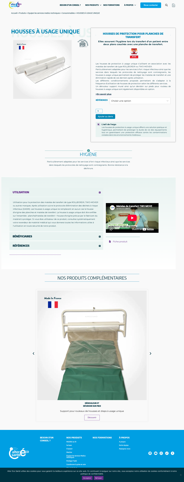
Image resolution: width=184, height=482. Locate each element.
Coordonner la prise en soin (76, 464)
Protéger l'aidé (71, 461)
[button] (33, 353)
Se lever (69, 445)
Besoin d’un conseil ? (70, 5)
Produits (22, 13)
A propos (122, 442)
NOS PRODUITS (74, 437)
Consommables (68, 13)
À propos (128, 5)
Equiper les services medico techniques (44, 13)
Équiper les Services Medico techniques (76, 456)
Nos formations (111, 5)
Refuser (98, 478)
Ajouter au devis (105, 116)
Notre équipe (124, 445)
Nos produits (92, 5)
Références (102, 100)
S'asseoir (69, 449)
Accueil (14, 13)
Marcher (69, 452)
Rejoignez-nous (124, 449)
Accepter (87, 478)
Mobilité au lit (71, 442)
